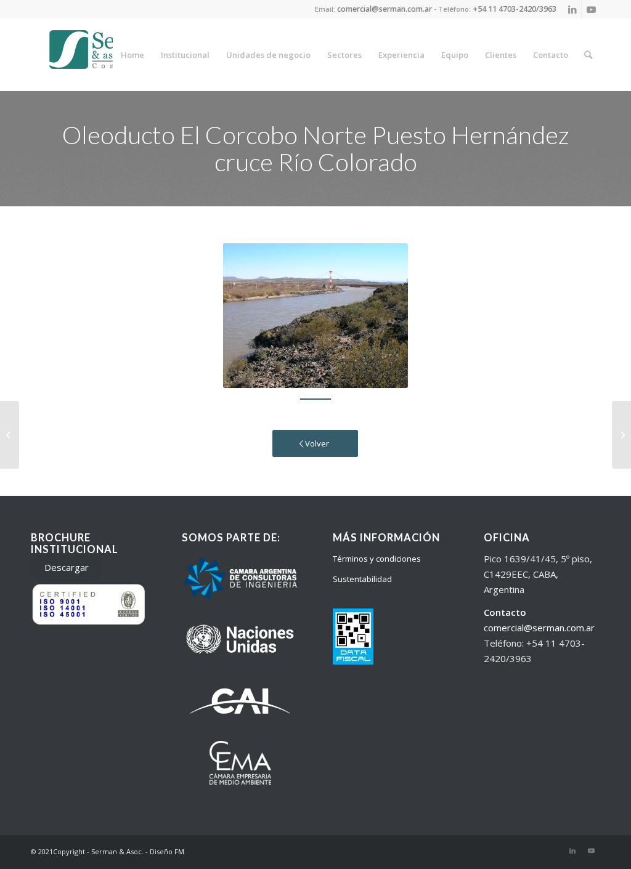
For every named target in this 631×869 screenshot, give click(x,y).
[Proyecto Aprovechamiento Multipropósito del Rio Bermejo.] (621, 435)
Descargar (66, 567)
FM (179, 851)
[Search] (588, 54)
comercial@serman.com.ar (539, 627)
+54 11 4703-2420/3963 (514, 9)
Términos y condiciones (377, 558)
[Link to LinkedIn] (572, 9)
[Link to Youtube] (591, 9)
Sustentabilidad (362, 578)
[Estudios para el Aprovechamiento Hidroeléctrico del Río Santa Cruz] (9, 435)
